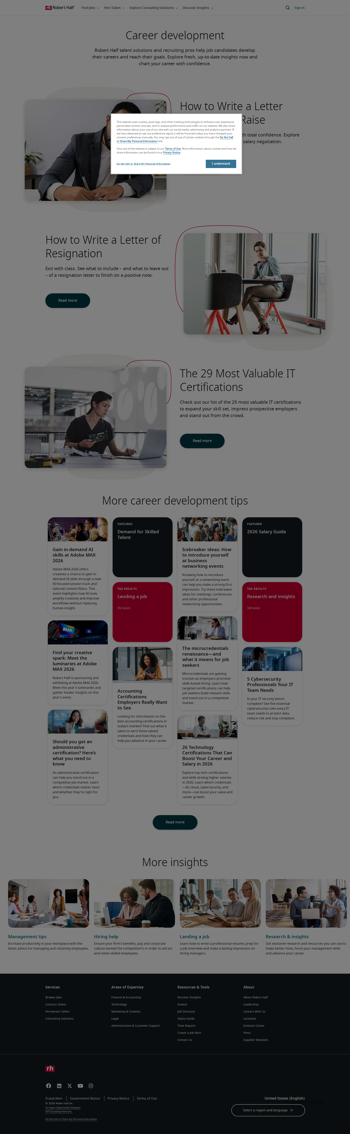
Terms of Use (173, 149)
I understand (221, 163)
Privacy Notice (171, 152)
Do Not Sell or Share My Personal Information (144, 164)
